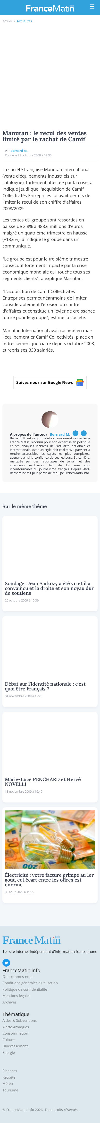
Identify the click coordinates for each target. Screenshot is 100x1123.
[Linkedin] (84, 433)
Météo (7, 1083)
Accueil (7, 21)
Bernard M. (19, 150)
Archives (9, 1002)
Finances (9, 1071)
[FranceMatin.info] (50, 8)
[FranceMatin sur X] (6, 963)
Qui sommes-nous (17, 976)
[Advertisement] (50, 75)
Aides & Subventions (19, 1020)
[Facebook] (75, 433)
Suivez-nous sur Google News (44, 382)
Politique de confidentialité (24, 989)
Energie (8, 1052)
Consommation (15, 1033)
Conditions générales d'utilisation (30, 983)
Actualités (24, 21)
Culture (8, 1039)
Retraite (8, 1077)
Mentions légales (16, 995)
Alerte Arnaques (15, 1027)
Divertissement (15, 1046)
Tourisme (10, 1090)
